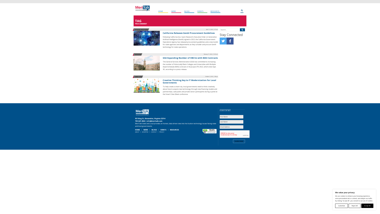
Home (160, 11)
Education (138, 54)
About (137, 132)
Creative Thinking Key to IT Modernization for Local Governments (189, 81)
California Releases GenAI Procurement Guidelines (189, 33)
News (173, 11)
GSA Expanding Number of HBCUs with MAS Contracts (190, 58)
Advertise (145, 132)
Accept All (367, 206)
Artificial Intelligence (141, 29)
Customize (341, 206)
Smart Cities (138, 76)
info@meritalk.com (154, 121)
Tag (138, 21)
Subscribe (239, 141)
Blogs (187, 11)
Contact (154, 132)
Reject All (355, 206)
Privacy (161, 132)
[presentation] (235, 134)
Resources (214, 11)
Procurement (141, 24)
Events (200, 11)
